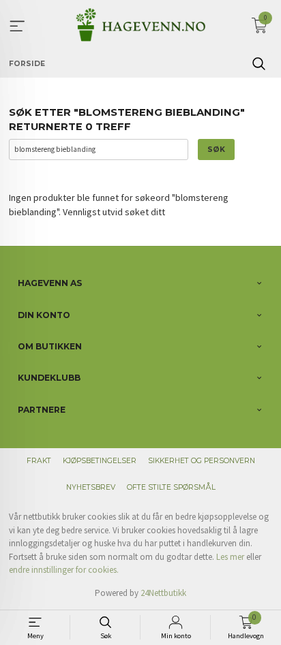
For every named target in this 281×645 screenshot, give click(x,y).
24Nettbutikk (163, 593)
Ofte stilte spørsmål (171, 487)
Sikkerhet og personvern (201, 460)
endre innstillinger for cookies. (64, 570)
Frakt (39, 460)
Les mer (230, 557)
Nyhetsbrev (90, 487)
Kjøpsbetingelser (99, 460)
